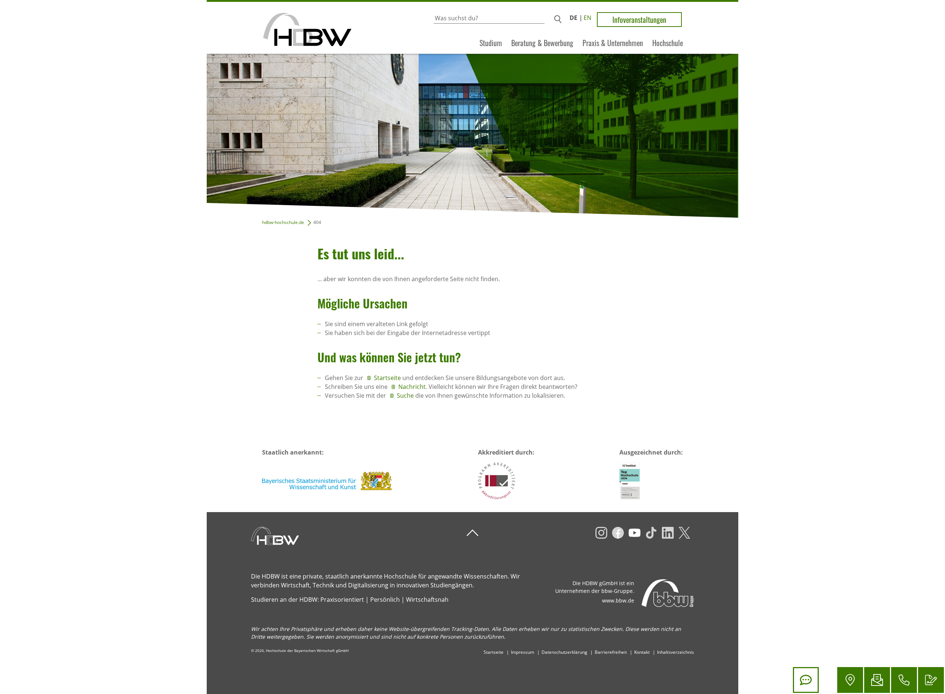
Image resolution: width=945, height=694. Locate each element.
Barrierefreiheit (611, 652)
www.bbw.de (618, 600)
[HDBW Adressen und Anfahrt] (850, 680)
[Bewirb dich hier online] (931, 680)
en (587, 18)
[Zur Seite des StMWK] (327, 480)
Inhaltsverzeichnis (675, 652)
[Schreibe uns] (877, 680)
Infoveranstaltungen (639, 19)
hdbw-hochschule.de (283, 222)
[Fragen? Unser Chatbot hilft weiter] (806, 680)
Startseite (388, 378)
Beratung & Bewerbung (542, 43)
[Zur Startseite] (279, 28)
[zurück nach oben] (472, 533)
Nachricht (412, 387)
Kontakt (642, 652)
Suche (405, 395)
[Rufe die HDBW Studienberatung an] (904, 680)
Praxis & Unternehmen (613, 43)
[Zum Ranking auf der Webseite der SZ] (629, 480)
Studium (491, 43)
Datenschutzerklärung (564, 652)
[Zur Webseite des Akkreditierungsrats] (496, 480)
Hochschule (667, 43)
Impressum (522, 652)
